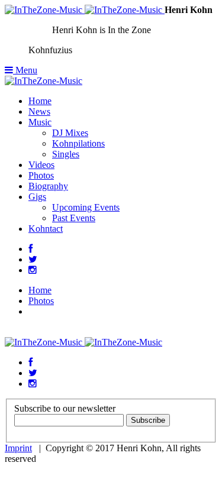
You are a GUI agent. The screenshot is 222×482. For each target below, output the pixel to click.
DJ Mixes (70, 133)
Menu (25, 70)
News (39, 111)
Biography (48, 186)
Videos (41, 165)
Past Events (73, 218)
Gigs (37, 197)
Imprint (18, 448)
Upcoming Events (86, 207)
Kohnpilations (78, 143)
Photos (41, 175)
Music (40, 122)
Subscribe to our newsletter (64, 408)
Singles (65, 154)
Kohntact (45, 229)
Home (40, 101)
